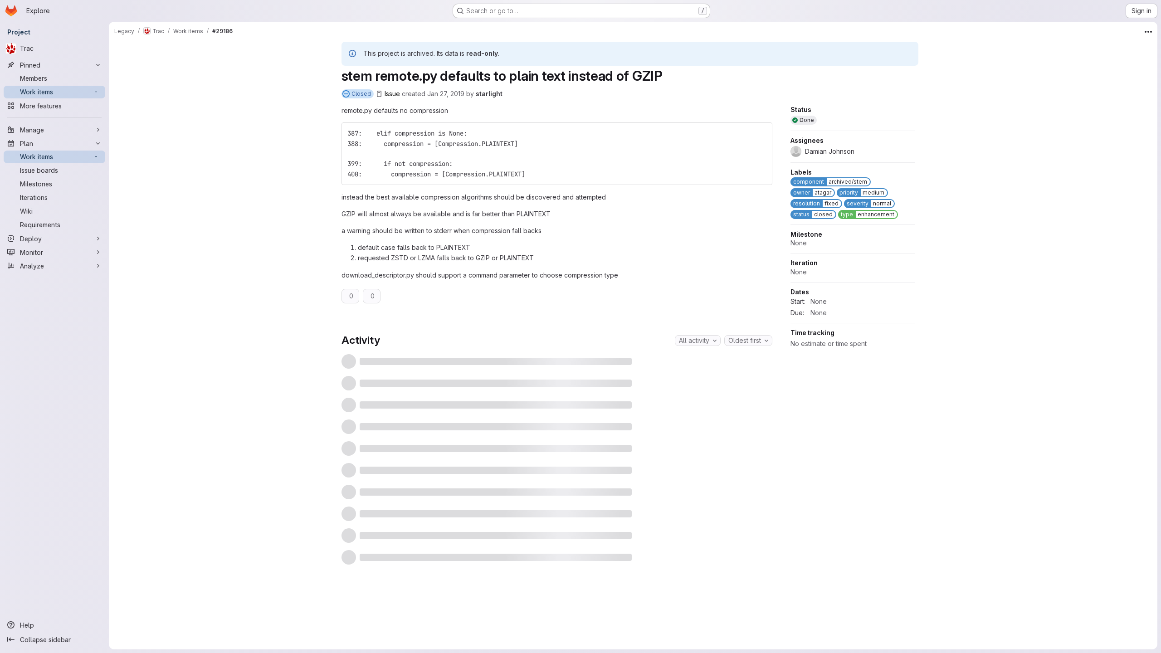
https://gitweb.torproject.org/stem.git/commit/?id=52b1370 (453, 485)
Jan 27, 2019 (445, 93)
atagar (413, 577)
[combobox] (698, 340)
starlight (489, 93)
